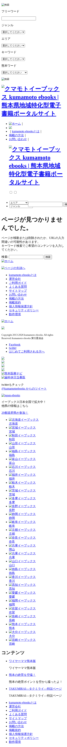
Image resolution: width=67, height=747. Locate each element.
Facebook (14, 344)
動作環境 (15, 314)
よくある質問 (18, 286)
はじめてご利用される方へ (27, 351)
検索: (4, 256)
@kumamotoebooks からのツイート (24, 388)
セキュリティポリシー (24, 310)
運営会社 (15, 278)
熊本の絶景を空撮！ (22, 674)
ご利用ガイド (18, 282)
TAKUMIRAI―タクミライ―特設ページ (35, 688)
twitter (12, 348)
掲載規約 (15, 302)
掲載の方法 (16, 135)
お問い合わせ (18, 139)
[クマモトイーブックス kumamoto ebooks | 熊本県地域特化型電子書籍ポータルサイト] (33, 113)
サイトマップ (18, 290)
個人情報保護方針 (21, 306)
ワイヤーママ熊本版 (22, 661)
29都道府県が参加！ (14, 412)
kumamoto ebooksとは (25, 131)
